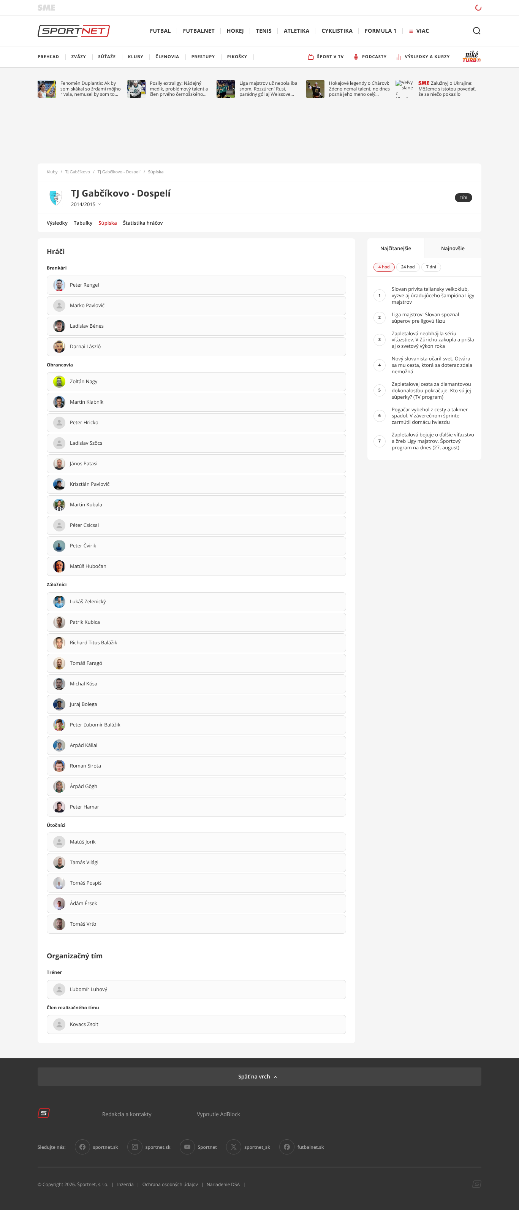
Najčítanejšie (395, 248)
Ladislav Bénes (87, 326)
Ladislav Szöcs (86, 443)
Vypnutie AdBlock (218, 1114)
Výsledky (57, 222)
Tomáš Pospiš (85, 883)
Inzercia (125, 1184)
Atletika (296, 31)
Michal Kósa (83, 684)
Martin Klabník (86, 402)
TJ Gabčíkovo (77, 172)
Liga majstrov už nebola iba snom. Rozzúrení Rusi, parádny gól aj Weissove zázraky (268, 89)
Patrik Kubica (85, 622)
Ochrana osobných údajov (170, 1184)
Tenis (264, 31)
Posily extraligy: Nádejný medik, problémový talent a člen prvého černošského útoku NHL (179, 89)
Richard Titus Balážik (93, 643)
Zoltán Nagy (83, 382)
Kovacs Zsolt (84, 1024)
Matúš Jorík (83, 842)
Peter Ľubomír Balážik (95, 725)
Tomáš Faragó (86, 663)
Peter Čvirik (83, 546)
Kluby (52, 172)
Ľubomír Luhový (88, 989)
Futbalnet (199, 31)
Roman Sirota (85, 766)
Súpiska (107, 222)
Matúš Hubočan (88, 566)
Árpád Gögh (83, 786)
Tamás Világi (84, 863)
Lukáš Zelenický (88, 602)
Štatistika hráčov (143, 222)
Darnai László (85, 347)
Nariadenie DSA (223, 1184)
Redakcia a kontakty (127, 1114)
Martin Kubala (86, 505)
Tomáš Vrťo (83, 924)
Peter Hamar (84, 807)
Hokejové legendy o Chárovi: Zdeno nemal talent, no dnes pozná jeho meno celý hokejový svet (359, 89)
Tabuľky (83, 222)
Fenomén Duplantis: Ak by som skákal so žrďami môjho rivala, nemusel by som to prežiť (90, 89)
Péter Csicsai (84, 525)
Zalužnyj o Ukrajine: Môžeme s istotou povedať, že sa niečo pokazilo (447, 89)
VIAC (422, 31)
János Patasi (83, 464)
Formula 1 (381, 31)
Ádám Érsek (83, 904)
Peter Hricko (84, 423)
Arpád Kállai (83, 745)
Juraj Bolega (83, 704)
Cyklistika (337, 31)
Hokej (235, 31)
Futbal (160, 31)
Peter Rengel (84, 285)
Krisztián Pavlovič (89, 484)
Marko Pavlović (87, 306)
